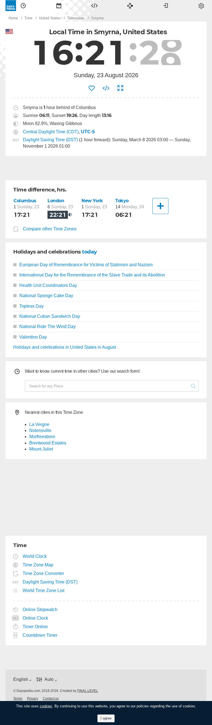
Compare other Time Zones (49, 228)
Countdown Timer (40, 635)
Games (130, 5)
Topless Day (31, 306)
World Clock (35, 556)
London (55, 200)
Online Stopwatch (40, 609)
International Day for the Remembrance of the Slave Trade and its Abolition (92, 275)
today (89, 252)
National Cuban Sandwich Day (49, 316)
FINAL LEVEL (87, 690)
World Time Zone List (43, 590)
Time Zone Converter (43, 573)
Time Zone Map (38, 565)
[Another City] (160, 206)
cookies (46, 706)
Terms (17, 698)
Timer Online (35, 626)
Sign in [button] (165, 5)
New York (92, 200)
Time (23, 5)
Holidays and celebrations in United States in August (64, 347)
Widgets (94, 5)
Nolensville (40, 430)
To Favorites (91, 88)
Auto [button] (49, 679)
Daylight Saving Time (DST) (50, 139)
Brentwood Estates (47, 443)
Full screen (120, 88)
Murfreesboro (42, 436)
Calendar (59, 5)
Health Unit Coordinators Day (48, 285)
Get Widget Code (106, 88)
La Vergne (39, 424)
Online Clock (35, 618)
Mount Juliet (41, 449)
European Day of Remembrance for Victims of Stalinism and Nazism (86, 264)
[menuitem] (23, 5)
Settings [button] (201, 5)
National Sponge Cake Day (46, 295)
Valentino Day (33, 337)
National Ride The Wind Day (47, 326)
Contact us (51, 698)
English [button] (20, 679)
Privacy (32, 698)
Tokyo (122, 200)
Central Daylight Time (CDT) (51, 131)
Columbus (25, 200)
